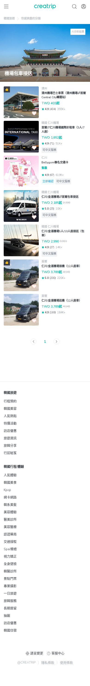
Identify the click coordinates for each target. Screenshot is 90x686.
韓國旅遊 (9, 18)
